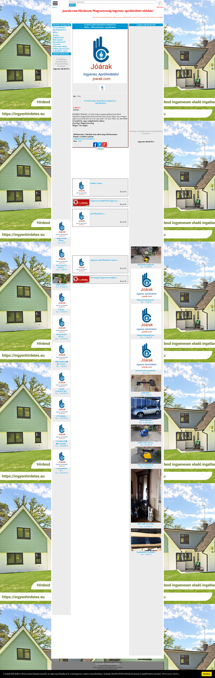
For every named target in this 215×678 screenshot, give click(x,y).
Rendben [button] (206, 674)
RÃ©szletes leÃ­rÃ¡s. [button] (170, 674)
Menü (54, 7)
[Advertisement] (61, 109)
